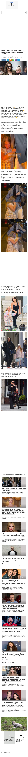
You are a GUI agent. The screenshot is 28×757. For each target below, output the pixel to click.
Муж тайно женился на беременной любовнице (14, 489)
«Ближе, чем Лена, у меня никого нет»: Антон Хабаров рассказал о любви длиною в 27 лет (13, 606)
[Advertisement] (14, 32)
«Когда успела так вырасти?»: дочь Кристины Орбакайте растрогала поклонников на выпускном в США (13, 535)
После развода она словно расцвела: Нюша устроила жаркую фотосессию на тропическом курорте (13, 680)
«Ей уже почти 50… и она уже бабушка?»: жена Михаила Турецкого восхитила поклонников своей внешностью (13, 583)
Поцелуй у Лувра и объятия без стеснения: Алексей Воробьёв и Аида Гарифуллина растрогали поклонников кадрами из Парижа (13, 704)
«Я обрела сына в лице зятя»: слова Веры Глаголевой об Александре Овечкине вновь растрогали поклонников (14, 630)
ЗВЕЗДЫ (22, 57)
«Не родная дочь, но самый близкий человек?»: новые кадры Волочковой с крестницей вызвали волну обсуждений (13, 511)
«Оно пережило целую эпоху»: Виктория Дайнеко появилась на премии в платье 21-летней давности (13, 655)
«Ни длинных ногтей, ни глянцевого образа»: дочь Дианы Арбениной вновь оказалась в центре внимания (14, 559)
